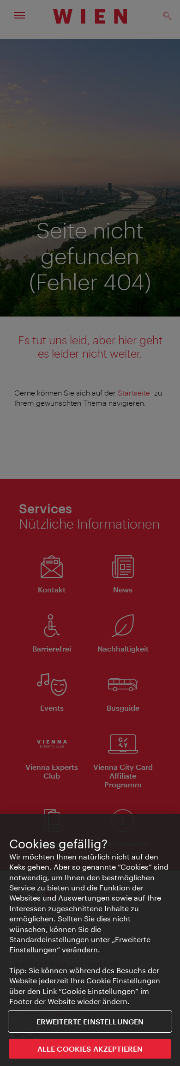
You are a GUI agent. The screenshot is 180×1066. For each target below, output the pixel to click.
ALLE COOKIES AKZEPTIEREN (90, 1048)
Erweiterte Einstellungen (90, 1021)
